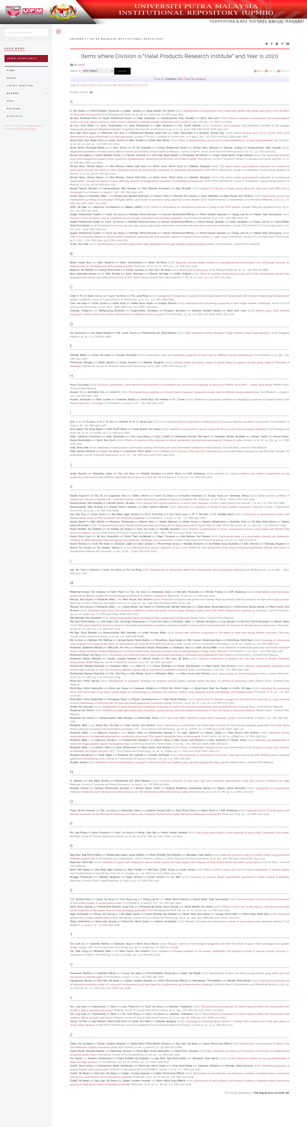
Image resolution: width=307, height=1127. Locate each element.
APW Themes (34, 126)
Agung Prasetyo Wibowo (25, 129)
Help (10, 101)
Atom (260, 71)
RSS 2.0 (285, 71)
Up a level (78, 65)
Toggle (58, 31)
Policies (13, 109)
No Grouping (198, 79)
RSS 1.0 (272, 71)
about (12, 78)
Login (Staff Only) (22, 58)
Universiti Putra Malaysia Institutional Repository (117, 39)
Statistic (15, 116)
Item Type (183, 79)
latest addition (20, 86)
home (11, 70)
